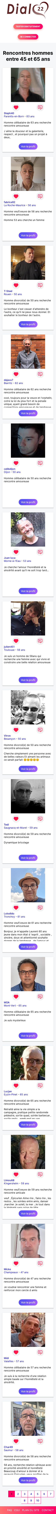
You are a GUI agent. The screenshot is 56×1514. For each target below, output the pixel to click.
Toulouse (9, 649)
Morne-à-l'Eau (12, 560)
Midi (6, 1358)
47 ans (24, 1272)
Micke (7, 1269)
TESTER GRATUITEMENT (28, 26)
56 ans (32, 205)
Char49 (8, 1447)
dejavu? (8, 379)
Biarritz (8, 383)
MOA (6, 1002)
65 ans (22, 1005)
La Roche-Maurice (14, 205)
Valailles (8, 1361)
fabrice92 (9, 202)
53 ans (27, 560)
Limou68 (9, 1180)
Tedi (6, 824)
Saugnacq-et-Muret (15, 827)
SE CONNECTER (28, 37)
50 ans (18, 294)
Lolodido (9, 913)
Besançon (9, 738)
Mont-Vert (10, 1005)
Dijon (7, 472)
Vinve (7, 735)
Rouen (7, 294)
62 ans (19, 383)
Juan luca (9, 557)
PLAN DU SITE (30, 1510)
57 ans (20, 1361)
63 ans (30, 116)
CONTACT (48, 1510)
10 (37, 1500)
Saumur (8, 1450)
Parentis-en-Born (14, 116)
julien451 (9, 646)
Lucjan (8, 1091)
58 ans (19, 1450)
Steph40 (9, 113)
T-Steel (8, 291)
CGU (17, 1510)
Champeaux (11, 1272)
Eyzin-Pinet (10, 1094)
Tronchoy (9, 916)
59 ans (33, 827)
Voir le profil (28, 146)
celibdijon (9, 468)
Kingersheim (11, 1183)
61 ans (21, 916)
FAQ (9, 1510)
